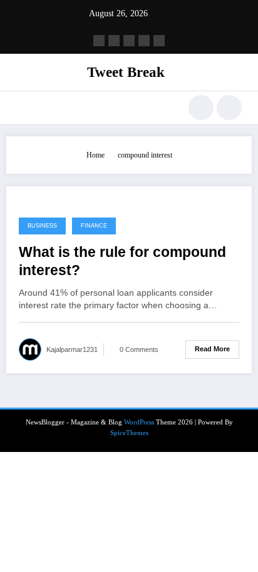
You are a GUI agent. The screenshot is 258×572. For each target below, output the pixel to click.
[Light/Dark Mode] (229, 107)
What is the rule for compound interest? (122, 261)
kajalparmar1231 (72, 349)
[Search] (201, 107)
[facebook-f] (99, 40)
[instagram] (144, 40)
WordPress (139, 422)
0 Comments (139, 349)
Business (42, 226)
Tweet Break (126, 72)
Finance (94, 226)
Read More (212, 349)
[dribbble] (129, 40)
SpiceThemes (129, 432)
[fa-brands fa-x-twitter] (114, 40)
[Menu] (22, 107)
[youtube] (159, 40)
